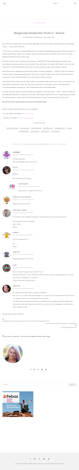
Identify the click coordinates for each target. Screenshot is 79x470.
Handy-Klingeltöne (24, 118)
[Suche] (75, 3)
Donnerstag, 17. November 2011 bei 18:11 (23, 199)
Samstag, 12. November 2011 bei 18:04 (23, 212)
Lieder (69, 128)
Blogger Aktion (12, 128)
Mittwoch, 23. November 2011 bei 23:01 (29, 186)
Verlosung (55, 131)
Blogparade (24, 128)
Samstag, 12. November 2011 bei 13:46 (23, 254)
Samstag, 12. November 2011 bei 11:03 (23, 267)
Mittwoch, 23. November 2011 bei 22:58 (23, 170)
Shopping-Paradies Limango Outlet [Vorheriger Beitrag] (25, 321)
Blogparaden (39, 23)
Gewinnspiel (48, 128)
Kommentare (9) (39, 123)
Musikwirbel (24, 131)
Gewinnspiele (60, 128)
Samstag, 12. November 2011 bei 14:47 (23, 235)
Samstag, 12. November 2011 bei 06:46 (23, 288)
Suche (72, 384)
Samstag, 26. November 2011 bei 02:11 (23, 154)
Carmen (16, 152)
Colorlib (47, 463)
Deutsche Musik (28, 113)
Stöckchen (45, 131)
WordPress (60, 463)
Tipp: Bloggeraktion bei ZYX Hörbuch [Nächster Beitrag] (61, 325)
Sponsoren (35, 131)
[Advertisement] (17, 435)
